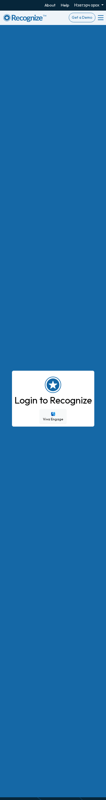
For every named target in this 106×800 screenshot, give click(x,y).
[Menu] (100, 17)
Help (65, 5)
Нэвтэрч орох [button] (87, 5)
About (50, 5)
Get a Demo (82, 17)
